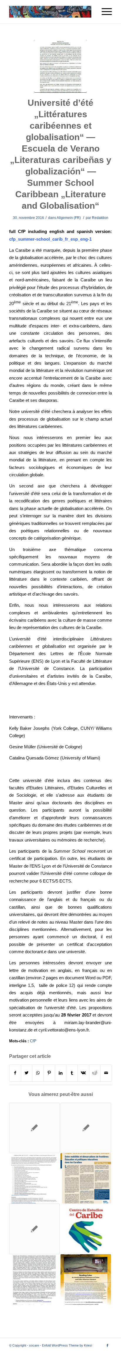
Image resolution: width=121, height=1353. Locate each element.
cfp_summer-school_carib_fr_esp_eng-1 (50, 239)
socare (34, 1345)
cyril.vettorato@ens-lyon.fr (63, 1029)
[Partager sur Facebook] (15, 1073)
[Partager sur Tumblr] (72, 1073)
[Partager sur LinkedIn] (60, 1073)
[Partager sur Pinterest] (49, 1073)
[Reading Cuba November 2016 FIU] (85, 1279)
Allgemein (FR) (69, 218)
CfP (33, 1041)
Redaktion (100, 218)
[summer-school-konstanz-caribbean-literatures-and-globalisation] (60, 66)
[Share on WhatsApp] (37, 1073)
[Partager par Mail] (106, 1073)
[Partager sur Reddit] (94, 1073)
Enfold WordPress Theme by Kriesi (67, 1345)
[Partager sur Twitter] (26, 1073)
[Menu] (104, 11)
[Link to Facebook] (107, 1345)
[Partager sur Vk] (83, 1073)
